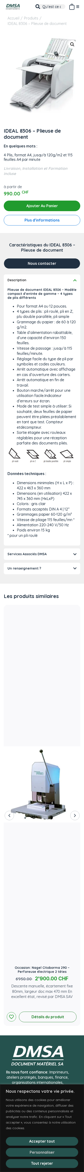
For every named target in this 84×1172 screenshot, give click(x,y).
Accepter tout (42, 1141)
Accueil (13, 18)
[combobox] (50, 6)
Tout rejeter (42, 1163)
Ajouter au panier (42, 205)
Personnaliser (42, 1152)
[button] (72, 44)
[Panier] (71, 6)
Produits (31, 18)
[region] (42, 1128)
